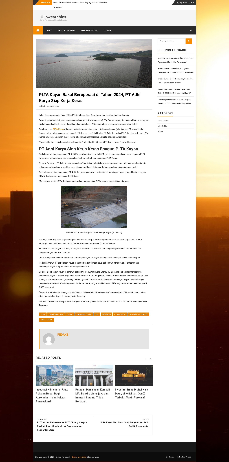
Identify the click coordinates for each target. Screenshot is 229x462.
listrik (69, 314)
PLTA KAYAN (106, 314)
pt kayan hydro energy (138, 314)
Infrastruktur (89, 30)
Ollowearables (53, 17)
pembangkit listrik (83, 314)
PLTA (96, 314)
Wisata (107, 30)
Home (49, 30)
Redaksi (42, 106)
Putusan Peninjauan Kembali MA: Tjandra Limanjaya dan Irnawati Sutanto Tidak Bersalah (176, 70)
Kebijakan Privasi (184, 457)
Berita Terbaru (66, 30)
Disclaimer (170, 457)
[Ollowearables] (38, 30)
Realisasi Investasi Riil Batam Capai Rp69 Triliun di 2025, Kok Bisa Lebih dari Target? (174, 91)
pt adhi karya (119, 314)
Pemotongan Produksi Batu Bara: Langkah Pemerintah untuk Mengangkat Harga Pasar (175, 102)
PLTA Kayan (58, 129)
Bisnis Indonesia (79, 457)
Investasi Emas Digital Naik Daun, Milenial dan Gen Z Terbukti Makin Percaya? (131, 393)
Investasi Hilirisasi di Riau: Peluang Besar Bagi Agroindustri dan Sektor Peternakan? (175, 60)
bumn (43, 314)
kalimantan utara (56, 314)
